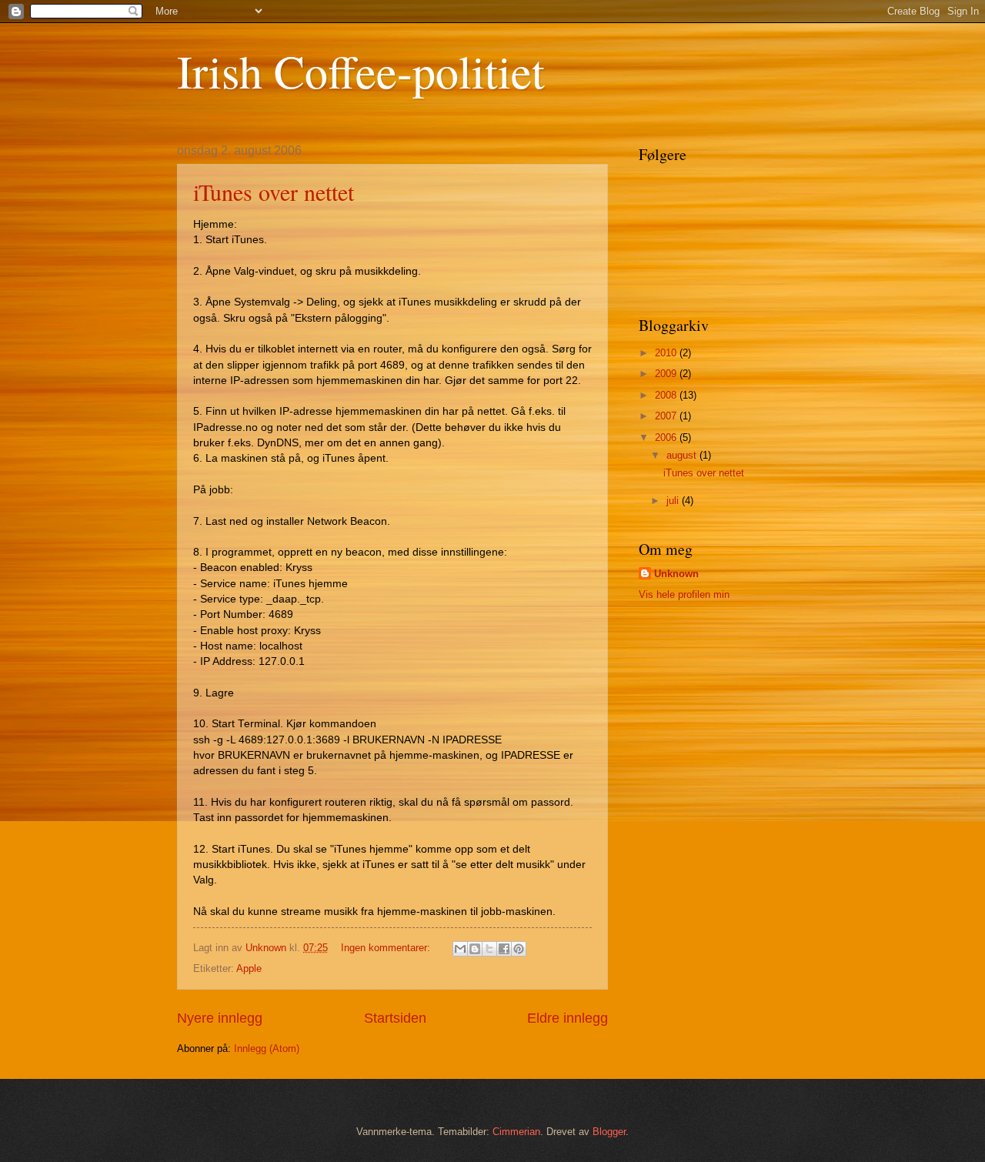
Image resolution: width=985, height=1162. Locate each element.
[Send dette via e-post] (460, 949)
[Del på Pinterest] (518, 949)
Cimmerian (516, 1131)
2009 (667, 373)
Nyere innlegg (219, 1018)
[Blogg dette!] (474, 949)
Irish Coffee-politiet (361, 71)
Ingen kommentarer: (387, 947)
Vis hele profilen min (684, 594)
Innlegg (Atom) (266, 1048)
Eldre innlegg (567, 1018)
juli (674, 500)
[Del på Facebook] (504, 949)
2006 (667, 437)
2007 (667, 416)
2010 (667, 353)
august (683, 455)
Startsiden (395, 1018)
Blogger (609, 1131)
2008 (667, 395)
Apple (249, 968)
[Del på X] (489, 949)
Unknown (676, 573)
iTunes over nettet (273, 191)
